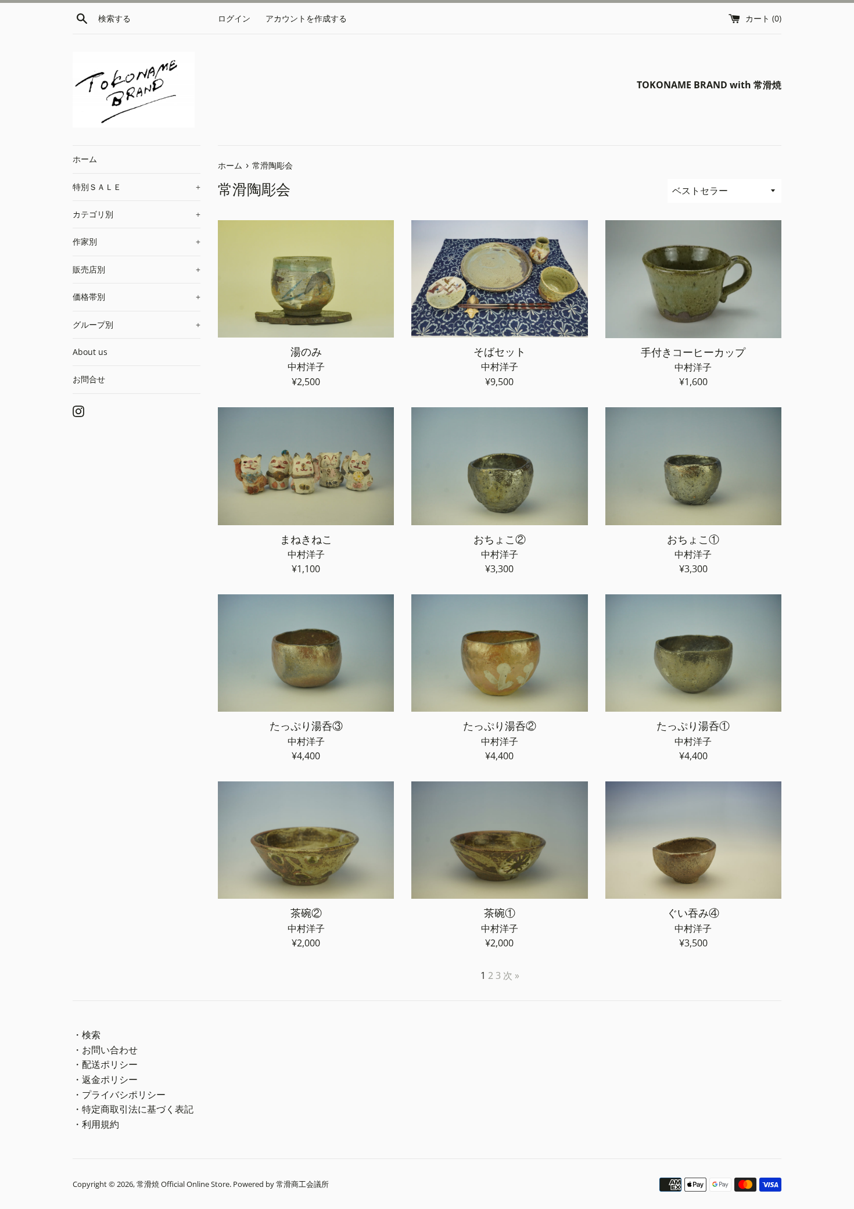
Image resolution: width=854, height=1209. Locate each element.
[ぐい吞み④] (693, 840)
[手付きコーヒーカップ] (693, 279)
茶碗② (306, 913)
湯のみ (306, 351)
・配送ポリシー (105, 1064)
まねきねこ (306, 539)
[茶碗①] (499, 840)
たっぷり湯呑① (693, 726)
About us (90, 351)
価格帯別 (136, 296)
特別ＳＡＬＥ (136, 186)
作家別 (136, 241)
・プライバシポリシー (119, 1094)
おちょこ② (499, 539)
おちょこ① (693, 539)
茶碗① (499, 913)
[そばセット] (499, 279)
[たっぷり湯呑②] (499, 653)
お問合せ (89, 379)
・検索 (87, 1034)
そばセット (499, 351)
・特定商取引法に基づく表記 (133, 1109)
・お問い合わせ (105, 1049)
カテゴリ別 (136, 214)
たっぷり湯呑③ (306, 726)
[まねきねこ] (306, 466)
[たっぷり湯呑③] (306, 653)
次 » (511, 975)
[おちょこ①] (693, 466)
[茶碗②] (306, 840)
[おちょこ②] (499, 466)
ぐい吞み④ (693, 913)
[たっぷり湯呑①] (693, 653)
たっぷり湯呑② (499, 726)
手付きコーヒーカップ (693, 352)
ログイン (234, 18)
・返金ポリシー (105, 1079)
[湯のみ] (306, 279)
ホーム (85, 158)
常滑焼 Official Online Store (183, 1184)
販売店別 (136, 269)
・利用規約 (96, 1124)
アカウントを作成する (306, 18)
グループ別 (136, 324)
